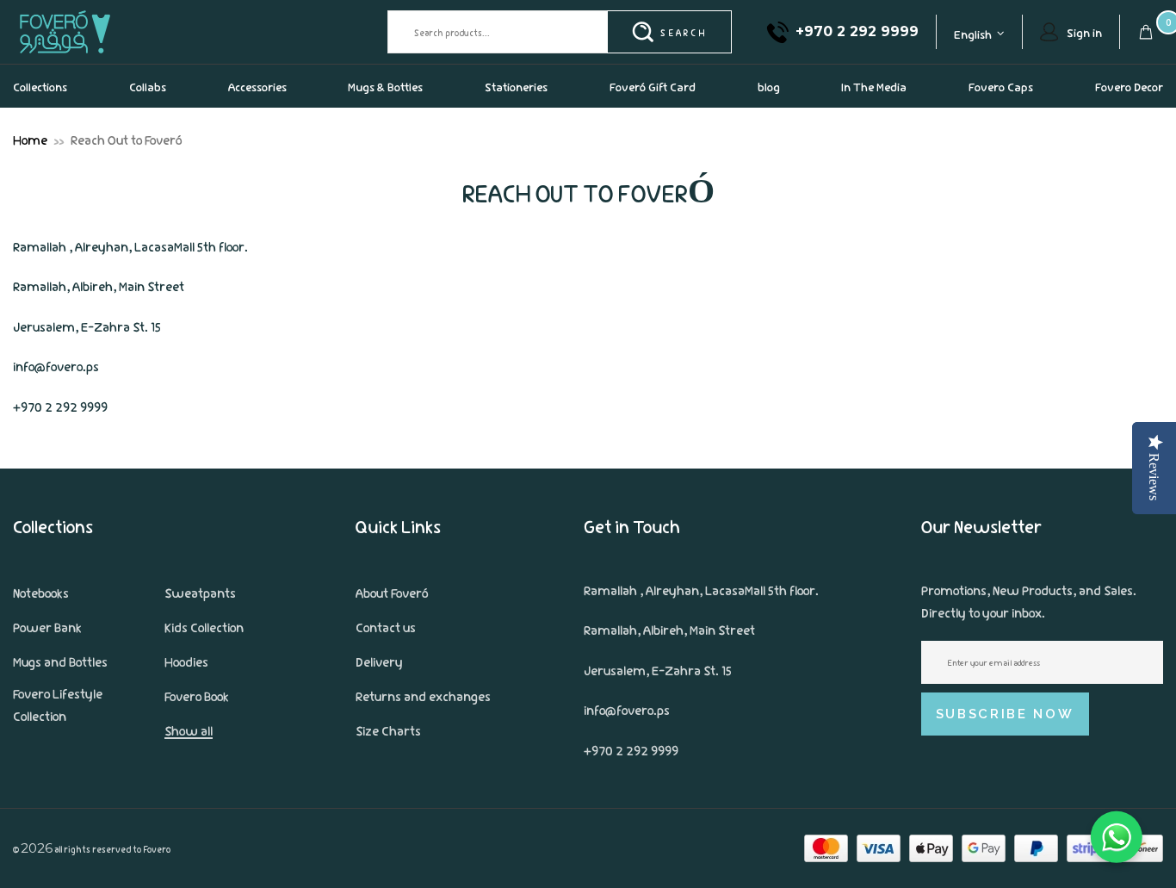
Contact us (386, 626)
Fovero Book (196, 695)
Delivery (379, 660)
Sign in (1084, 32)
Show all (188, 729)
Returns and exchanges (423, 695)
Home (30, 138)
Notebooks (41, 592)
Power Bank (47, 626)
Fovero (105, 31)
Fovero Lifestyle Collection (57, 703)
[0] (1145, 31)
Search (683, 32)
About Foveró (392, 592)
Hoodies (186, 660)
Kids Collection (204, 626)
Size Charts (388, 729)
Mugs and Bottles (60, 660)
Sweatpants (200, 592)
